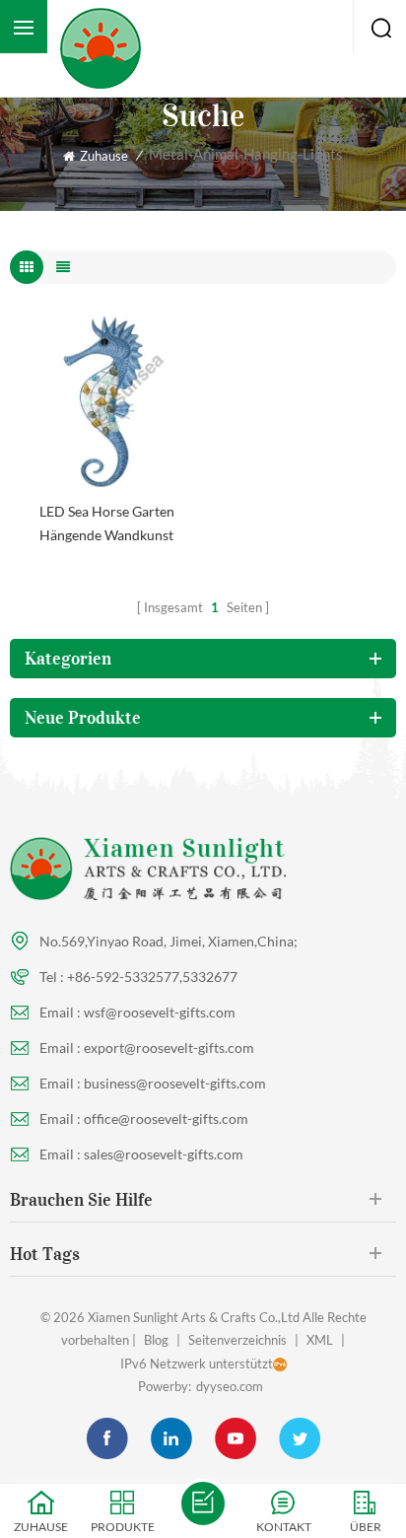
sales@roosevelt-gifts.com (163, 1154)
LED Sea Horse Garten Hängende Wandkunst (106, 523)
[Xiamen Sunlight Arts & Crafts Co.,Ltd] (104, 48)
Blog (156, 1340)
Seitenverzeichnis (237, 1340)
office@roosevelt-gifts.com (166, 1118)
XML (319, 1340)
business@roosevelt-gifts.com (175, 1083)
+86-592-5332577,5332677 (152, 976)
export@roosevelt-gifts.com (169, 1047)
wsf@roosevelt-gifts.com (160, 1012)
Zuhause (104, 156)
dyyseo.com (229, 1386)
